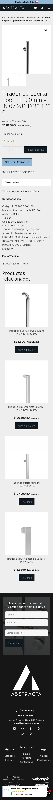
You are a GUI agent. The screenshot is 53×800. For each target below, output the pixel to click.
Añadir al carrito (35, 149)
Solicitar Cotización (17, 162)
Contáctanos (26, 761)
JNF (11, 17)
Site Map (9, 759)
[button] (45, 30)
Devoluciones (43, 759)
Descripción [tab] (12, 182)
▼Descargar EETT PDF (15, 263)
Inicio (4, 17)
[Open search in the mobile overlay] (42, 8)
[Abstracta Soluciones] (13, 7)
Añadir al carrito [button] (26, 349)
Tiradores (20, 17)
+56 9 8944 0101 (26, 715)
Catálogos (10, 755)
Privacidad (43, 755)
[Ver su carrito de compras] (35, 7)
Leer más (26, 501)
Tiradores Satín (34, 17)
